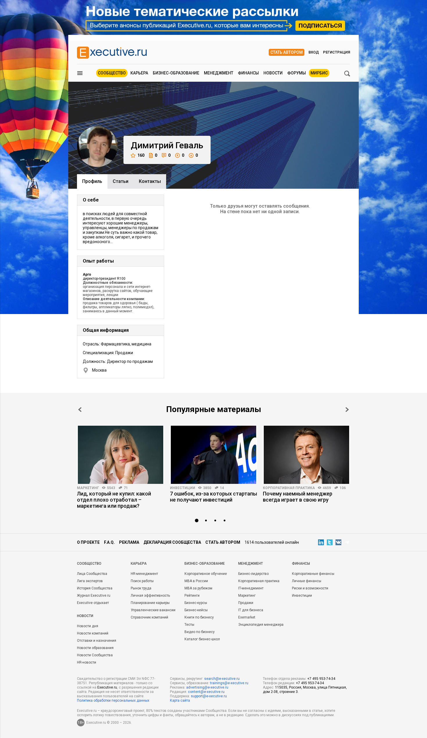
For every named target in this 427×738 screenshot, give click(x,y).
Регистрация (336, 52)
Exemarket (246, 617)
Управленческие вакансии (153, 610)
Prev (80, 409)
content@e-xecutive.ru (206, 692)
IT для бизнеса (250, 610)
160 (140, 155)
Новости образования (95, 648)
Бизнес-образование (176, 73)
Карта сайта (180, 700)
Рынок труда (141, 588)
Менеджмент (218, 73)
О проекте (88, 542)
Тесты (189, 625)
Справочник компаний (149, 617)
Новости (273, 73)
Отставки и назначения (96, 641)
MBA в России (196, 581)
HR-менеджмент (144, 574)
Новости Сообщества (95, 655)
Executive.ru (107, 687)
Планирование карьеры (150, 603)
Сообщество (112, 73)
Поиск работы (142, 581)
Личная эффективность (150, 595)
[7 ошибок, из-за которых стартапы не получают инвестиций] (213, 455)
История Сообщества (94, 588)
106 (343, 488)
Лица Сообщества (92, 574)
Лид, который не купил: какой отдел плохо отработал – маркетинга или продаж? (114, 500)
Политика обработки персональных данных (113, 700)
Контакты (150, 181)
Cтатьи (120, 181)
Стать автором (286, 52)
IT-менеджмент (250, 588)
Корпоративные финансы (313, 574)
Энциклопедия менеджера (261, 625)
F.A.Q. (109, 542)
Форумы (296, 73)
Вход (313, 52)
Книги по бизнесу (199, 617)
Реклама (129, 542)
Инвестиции (182, 488)
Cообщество (89, 563)
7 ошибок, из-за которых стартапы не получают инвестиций (213, 497)
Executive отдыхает (93, 603)
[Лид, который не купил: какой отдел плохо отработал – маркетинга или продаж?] (120, 455)
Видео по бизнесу (199, 632)
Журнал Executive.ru (93, 595)
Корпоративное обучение (205, 574)
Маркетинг (88, 488)
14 (222, 488)
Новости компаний (92, 633)
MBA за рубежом (198, 588)
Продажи (245, 603)
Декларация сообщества (172, 542)
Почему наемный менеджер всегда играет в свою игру (297, 497)
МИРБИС (319, 73)
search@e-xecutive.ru (222, 679)
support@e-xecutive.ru (209, 696)
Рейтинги (192, 595)
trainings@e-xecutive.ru (229, 683)
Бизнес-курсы (195, 603)
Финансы (248, 73)
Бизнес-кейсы (196, 610)
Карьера (139, 73)
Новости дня (87, 626)
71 (126, 488)
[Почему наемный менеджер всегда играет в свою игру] (306, 455)
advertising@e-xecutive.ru (207, 687)
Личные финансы (306, 581)
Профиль (92, 181)
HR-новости (86, 662)
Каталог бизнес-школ (202, 639)
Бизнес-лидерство (253, 574)
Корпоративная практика (289, 488)
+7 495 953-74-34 (321, 679)
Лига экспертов (90, 581)
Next (347, 409)
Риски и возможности (310, 588)
